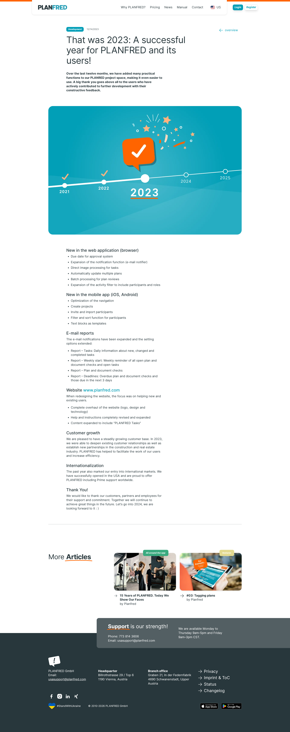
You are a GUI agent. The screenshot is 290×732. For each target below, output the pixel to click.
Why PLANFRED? (133, 7)
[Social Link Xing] (76, 696)
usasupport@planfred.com (136, 640)
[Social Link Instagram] (60, 696)
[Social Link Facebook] (51, 696)
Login (238, 7)
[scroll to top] (281, 720)
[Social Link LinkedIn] (68, 696)
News (168, 7)
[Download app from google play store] (231, 706)
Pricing (155, 7)
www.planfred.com (101, 390)
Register (251, 7)
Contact (197, 7)
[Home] (52, 7)
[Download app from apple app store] (209, 706)
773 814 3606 (129, 636)
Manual (182, 7)
